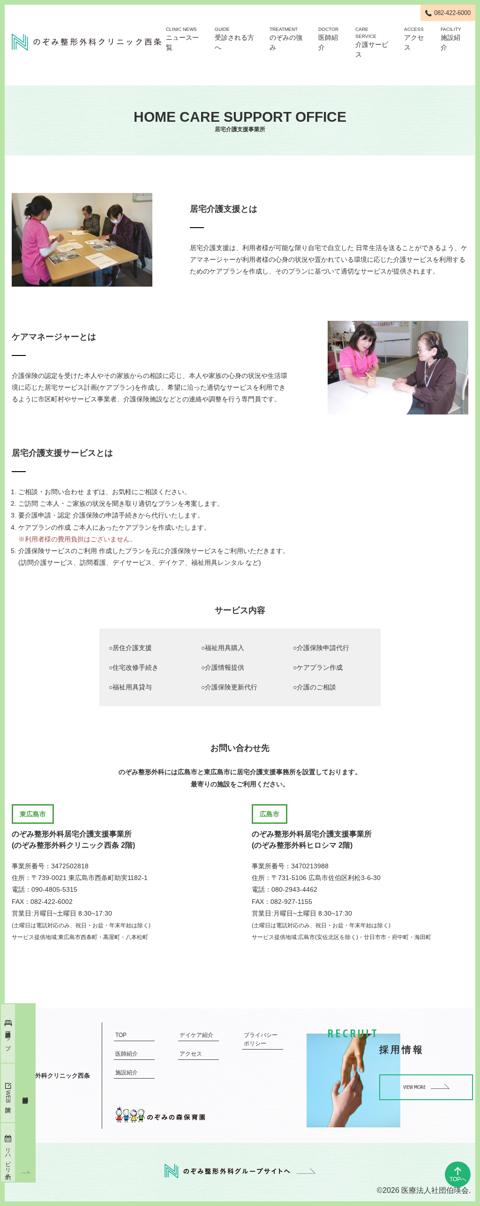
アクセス (414, 39)
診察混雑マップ (8, 1037)
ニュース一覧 (182, 39)
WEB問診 (8, 1096)
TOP (121, 1035)
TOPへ (458, 1179)
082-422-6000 (452, 12)
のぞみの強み (286, 39)
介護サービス (371, 42)
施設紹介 (451, 39)
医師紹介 (328, 39)
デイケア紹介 (196, 1035)
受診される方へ (234, 39)
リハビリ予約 (8, 1157)
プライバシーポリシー (261, 1039)
